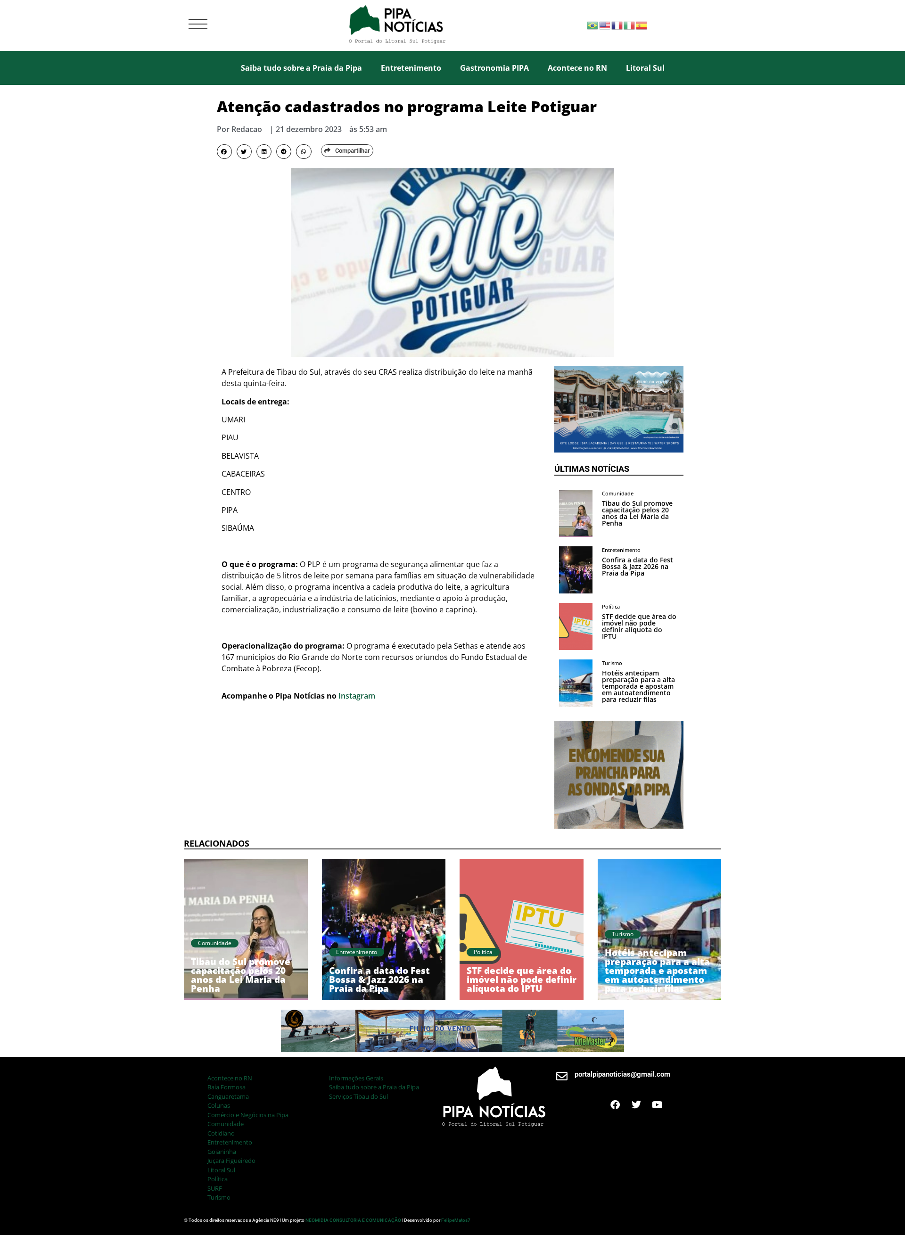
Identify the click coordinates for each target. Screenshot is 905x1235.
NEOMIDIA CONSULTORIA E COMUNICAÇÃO (353, 1220)
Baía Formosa (226, 1087)
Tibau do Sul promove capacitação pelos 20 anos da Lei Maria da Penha (637, 513)
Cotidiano (221, 1133)
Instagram (356, 696)
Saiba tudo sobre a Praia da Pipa (301, 68)
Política (217, 1179)
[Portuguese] (593, 24)
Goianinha (221, 1151)
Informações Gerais (356, 1078)
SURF (214, 1188)
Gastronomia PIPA (494, 68)
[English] (605, 24)
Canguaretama (228, 1096)
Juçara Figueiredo (231, 1160)
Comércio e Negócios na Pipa (247, 1115)
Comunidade (225, 1124)
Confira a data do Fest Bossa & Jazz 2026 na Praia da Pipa (637, 566)
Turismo (218, 1197)
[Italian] (630, 24)
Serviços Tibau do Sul (358, 1096)
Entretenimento (411, 68)
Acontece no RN (577, 68)
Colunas (218, 1105)
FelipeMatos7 (455, 1220)
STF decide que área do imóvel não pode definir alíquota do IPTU (639, 626)
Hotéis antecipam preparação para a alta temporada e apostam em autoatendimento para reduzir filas (638, 686)
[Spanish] (642, 24)
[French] (617, 24)
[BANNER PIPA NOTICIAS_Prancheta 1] (618, 449)
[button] (224, 151)
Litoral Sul (645, 68)
